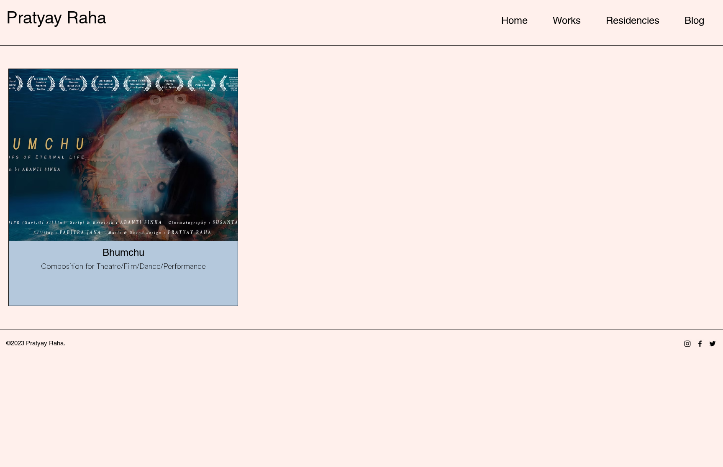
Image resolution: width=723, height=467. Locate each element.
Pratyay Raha (56, 17)
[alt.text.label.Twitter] (712, 343)
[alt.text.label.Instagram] (687, 343)
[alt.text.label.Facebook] (700, 343)
